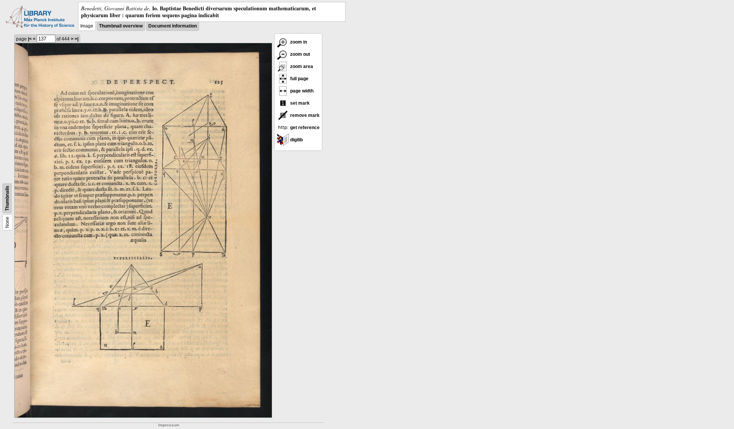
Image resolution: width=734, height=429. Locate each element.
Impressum (168, 425)
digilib (296, 139)
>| (76, 39)
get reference (304, 127)
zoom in (298, 42)
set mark (299, 103)
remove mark (304, 115)
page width (301, 91)
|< (30, 39)
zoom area (301, 66)
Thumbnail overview (121, 26)
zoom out (299, 54)
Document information (172, 26)
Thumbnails (7, 198)
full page (299, 78)
